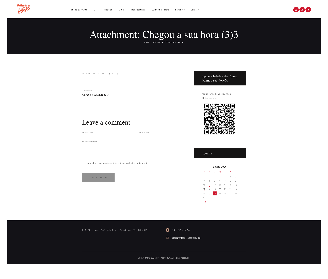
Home (146, 42)
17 (204, 189)
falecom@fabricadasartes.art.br (186, 237)
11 (209, 185)
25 (209, 193)
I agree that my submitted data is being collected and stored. (116, 162)
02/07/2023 (90, 73)
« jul (205, 201)
